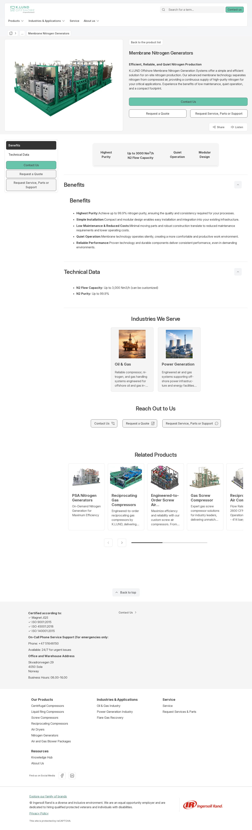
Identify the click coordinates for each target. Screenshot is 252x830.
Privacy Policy (39, 813)
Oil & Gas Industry (108, 706)
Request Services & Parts (179, 712)
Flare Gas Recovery (110, 717)
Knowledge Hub (42, 757)
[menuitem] (16, 21)
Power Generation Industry (115, 712)
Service (168, 706)
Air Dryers (37, 729)
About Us (37, 763)
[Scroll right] (122, 542)
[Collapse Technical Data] (238, 271)
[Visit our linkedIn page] (72, 775)
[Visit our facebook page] (62, 775)
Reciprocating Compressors (49, 723)
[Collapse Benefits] (238, 184)
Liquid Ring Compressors (47, 712)
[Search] (163, 9)
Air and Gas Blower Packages (51, 741)
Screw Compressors (44, 717)
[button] (156, 185)
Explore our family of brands (48, 796)
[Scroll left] (108, 542)
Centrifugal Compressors (47, 706)
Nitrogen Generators (44, 735)
